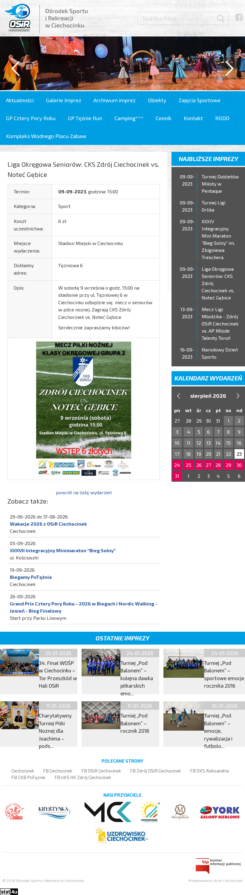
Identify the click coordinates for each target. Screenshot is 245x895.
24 (177, 465)
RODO (222, 118)
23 (239, 454)
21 (218, 454)
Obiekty (157, 100)
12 (199, 443)
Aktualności (20, 100)
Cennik (164, 118)
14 (218, 443)
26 (199, 465)
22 (228, 454)
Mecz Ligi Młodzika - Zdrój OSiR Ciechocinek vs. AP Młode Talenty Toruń (220, 323)
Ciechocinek (22, 770)
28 (218, 465)
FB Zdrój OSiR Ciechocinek (155, 770)
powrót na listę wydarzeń (84, 492)
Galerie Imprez (63, 100)
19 (199, 454)
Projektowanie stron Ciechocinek (216, 880)
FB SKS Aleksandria (209, 770)
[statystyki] (9, 891)
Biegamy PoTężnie (31, 577)
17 (177, 454)
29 (228, 465)
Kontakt (193, 118)
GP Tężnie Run (85, 118)
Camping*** (128, 118)
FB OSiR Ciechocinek (101, 770)
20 (208, 454)
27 (208, 465)
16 (239, 443)
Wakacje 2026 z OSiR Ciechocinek (48, 524)
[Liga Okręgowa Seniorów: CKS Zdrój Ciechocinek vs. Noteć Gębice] (83, 408)
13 (208, 443)
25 (188, 465)
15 (228, 443)
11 (188, 443)
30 (239, 465)
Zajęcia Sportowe (199, 100)
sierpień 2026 (208, 395)
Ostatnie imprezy (122, 638)
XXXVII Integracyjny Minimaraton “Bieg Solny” (63, 550)
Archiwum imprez (115, 100)
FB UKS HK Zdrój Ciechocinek (82, 777)
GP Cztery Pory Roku (31, 118)
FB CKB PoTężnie (28, 777)
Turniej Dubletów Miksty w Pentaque (220, 184)
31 (177, 476)
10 (177, 443)
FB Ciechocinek (57, 770)
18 (188, 454)
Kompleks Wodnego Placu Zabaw (46, 136)
